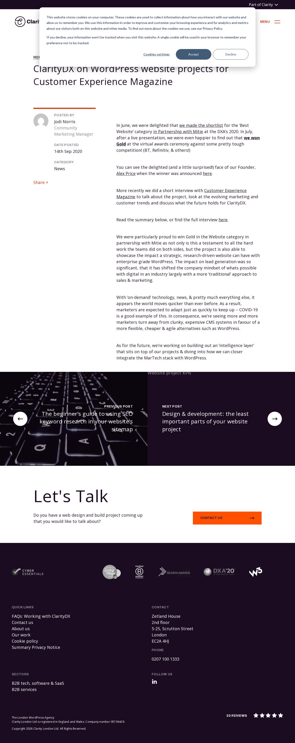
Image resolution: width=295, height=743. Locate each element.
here (207, 173)
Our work (21, 635)
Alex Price (126, 173)
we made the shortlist (201, 125)
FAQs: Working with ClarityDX (41, 616)
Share (39, 182)
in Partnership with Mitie (178, 131)
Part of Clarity (261, 4)
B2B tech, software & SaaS (38, 683)
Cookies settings (156, 54)
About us (21, 628)
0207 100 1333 (165, 659)
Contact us (211, 518)
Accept (193, 54)
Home (38, 57)
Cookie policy (25, 641)
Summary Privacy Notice (36, 647)
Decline (230, 54)
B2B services (24, 689)
